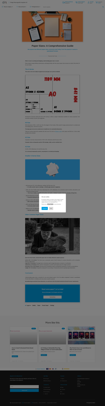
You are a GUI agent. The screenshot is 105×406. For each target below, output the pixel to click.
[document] (52, 203)
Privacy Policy (50, 204)
